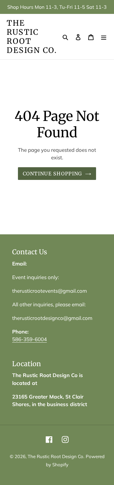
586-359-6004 (29, 339)
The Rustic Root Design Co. (32, 36)
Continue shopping (52, 174)
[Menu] (103, 37)
